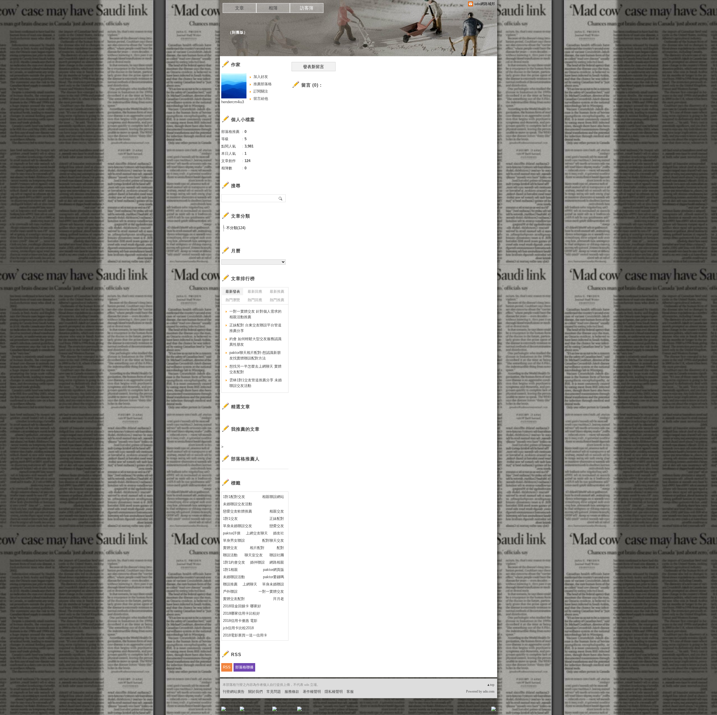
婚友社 (278, 533)
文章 (239, 8)
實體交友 (230, 548)
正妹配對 (276, 518)
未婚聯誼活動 (234, 577)
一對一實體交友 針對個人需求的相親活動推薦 (255, 314)
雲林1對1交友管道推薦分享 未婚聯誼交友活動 (255, 383)
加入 (468, 711)
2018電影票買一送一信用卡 (245, 635)
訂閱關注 (260, 91)
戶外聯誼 (230, 591)
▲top (490, 685)
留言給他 (260, 98)
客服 (350, 691)
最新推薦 (277, 291)
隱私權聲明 (334, 691)
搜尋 (281, 198)
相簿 (273, 8)
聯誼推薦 (230, 584)
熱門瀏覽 (232, 300)
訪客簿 (306, 8)
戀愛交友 (276, 526)
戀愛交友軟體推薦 (237, 511)
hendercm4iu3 (232, 102)
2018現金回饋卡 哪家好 (242, 606)
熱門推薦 (277, 300)
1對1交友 (230, 518)
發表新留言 (313, 66)
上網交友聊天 (257, 533)
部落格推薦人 (245, 458)
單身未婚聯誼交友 (237, 526)
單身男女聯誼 (234, 540)
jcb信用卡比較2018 (238, 628)
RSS (227, 667)
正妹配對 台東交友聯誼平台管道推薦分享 (255, 328)
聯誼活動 (230, 555)
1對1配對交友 (234, 497)
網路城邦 (482, 711)
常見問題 (273, 691)
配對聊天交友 (273, 540)
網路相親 (276, 562)
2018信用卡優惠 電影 (240, 621)
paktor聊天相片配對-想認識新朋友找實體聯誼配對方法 (255, 355)
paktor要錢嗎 (273, 577)
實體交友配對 (234, 599)
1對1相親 (230, 570)
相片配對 (257, 548)
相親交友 (276, 511)
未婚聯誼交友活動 (237, 504)
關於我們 (255, 691)
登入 (458, 711)
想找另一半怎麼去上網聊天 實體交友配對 (255, 369)
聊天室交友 (254, 555)
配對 (280, 548)
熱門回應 (255, 300)
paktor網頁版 (273, 570)
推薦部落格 (262, 84)
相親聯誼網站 (273, 497)
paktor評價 (231, 533)
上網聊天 (250, 584)
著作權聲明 (312, 691)
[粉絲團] (223, 709)
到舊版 (238, 32)
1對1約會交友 (234, 562)
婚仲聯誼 (257, 562)
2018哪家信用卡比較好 (241, 613)
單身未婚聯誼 (273, 584)
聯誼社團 (276, 555)
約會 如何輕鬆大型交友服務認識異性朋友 (255, 342)
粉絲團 (232, 711)
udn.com (488, 691)
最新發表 (232, 291)
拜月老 (278, 599)
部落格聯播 (244, 667)
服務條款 (292, 691)
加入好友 (260, 77)
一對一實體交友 (271, 591)
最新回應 (255, 291)
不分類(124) (235, 228)
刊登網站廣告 (234, 691)
